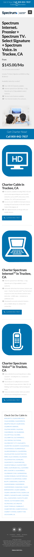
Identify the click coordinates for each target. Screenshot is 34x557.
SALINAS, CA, (21, 487)
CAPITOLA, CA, (11, 435)
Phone (18, 534)
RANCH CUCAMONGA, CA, (15, 479)
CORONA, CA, (10, 440)
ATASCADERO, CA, (12, 429)
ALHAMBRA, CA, (11, 421)
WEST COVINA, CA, (12, 512)
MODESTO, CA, (11, 462)
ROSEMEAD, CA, (11, 487)
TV (7, 534)
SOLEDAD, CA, (14, 498)
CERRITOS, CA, (11, 437)
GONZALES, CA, (11, 448)
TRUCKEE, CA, (10, 503)
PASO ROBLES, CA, (12, 476)
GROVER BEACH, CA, (13, 451)
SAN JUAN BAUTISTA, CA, (14, 492)
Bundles (24, 534)
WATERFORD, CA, (12, 509)
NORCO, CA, (14, 470)
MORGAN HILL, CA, (17, 468)
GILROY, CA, (18, 446)
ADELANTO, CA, (9, 418)
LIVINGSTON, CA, (12, 459)
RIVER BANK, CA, (11, 484)
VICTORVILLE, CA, (12, 506)
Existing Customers (18, 536)
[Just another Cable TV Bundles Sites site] (14, 13)
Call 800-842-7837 (13, 218)
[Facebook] (14, 529)
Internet (12, 534)
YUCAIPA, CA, (10, 514)
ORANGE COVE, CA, (12, 473)
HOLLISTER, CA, (11, 454)
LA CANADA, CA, (16, 457)
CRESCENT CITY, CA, (13, 443)
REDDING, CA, (15, 481)
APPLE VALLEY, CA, (12, 424)
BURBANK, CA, (11, 432)
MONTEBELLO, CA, (12, 465)
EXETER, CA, (10, 446)
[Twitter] (19, 529)
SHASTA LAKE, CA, (18, 495)
